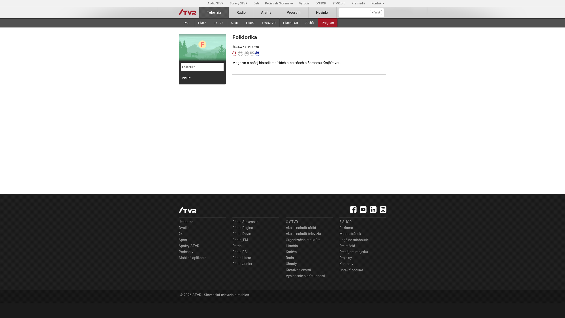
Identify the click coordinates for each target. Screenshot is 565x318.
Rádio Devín (241, 234)
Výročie (304, 3)
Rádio (241, 12)
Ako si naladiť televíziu (303, 234)
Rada (290, 258)
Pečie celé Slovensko (279, 3)
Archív (309, 23)
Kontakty (377, 3)
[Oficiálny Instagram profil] (383, 209)
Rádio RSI (240, 252)
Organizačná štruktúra (303, 240)
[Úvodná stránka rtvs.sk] (187, 13)
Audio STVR (215, 3)
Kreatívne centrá (298, 270)
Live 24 (218, 23)
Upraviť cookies (351, 270)
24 (181, 234)
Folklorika (188, 67)
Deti (257, 3)
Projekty (345, 258)
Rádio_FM (240, 240)
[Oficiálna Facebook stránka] (353, 209)
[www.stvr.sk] (187, 210)
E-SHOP (321, 3)
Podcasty (186, 252)
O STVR (292, 222)
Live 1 (187, 23)
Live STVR (269, 23)
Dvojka (184, 228)
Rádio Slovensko (245, 222)
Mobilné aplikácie (192, 258)
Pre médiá (359, 3)
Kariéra (291, 252)
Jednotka (186, 222)
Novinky (322, 12)
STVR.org (339, 3)
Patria (237, 246)
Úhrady (291, 264)
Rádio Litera (241, 258)
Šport (234, 23)
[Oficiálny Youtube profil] (363, 209)
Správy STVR (239, 3)
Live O (250, 23)
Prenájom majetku (353, 252)
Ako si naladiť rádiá (301, 228)
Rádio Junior (242, 264)
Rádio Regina (242, 228)
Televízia (214, 12)
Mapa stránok (350, 234)
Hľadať (376, 12)
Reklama (346, 228)
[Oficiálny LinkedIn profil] (373, 209)
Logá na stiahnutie (354, 240)
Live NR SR (290, 23)
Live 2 (202, 23)
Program (328, 23)
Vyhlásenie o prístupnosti (305, 276)
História (292, 246)
